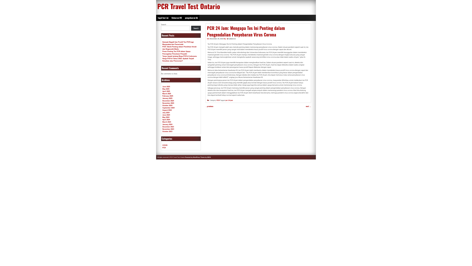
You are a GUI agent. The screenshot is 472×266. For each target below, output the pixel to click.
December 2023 (168, 127)
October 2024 (167, 105)
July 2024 (166, 113)
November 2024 (168, 103)
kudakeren (232, 39)
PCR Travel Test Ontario (188, 6)
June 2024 (166, 115)
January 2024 (167, 124)
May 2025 (165, 89)
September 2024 (168, 108)
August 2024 (167, 110)
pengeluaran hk (191, 17)
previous (209, 106)
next (308, 106)
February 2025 (167, 96)
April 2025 (166, 91)
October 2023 (167, 131)
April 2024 (166, 120)
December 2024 (168, 101)
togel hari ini (163, 17)
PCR (218, 100)
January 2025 (167, 98)
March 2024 (166, 122)
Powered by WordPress (192, 157)
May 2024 (165, 117)
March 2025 (166, 94)
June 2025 (166, 87)
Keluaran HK (177, 17)
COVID (164, 145)
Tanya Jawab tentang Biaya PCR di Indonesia (179, 56)
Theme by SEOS (205, 157)
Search (163, 24)
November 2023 (168, 129)
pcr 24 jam (229, 100)
